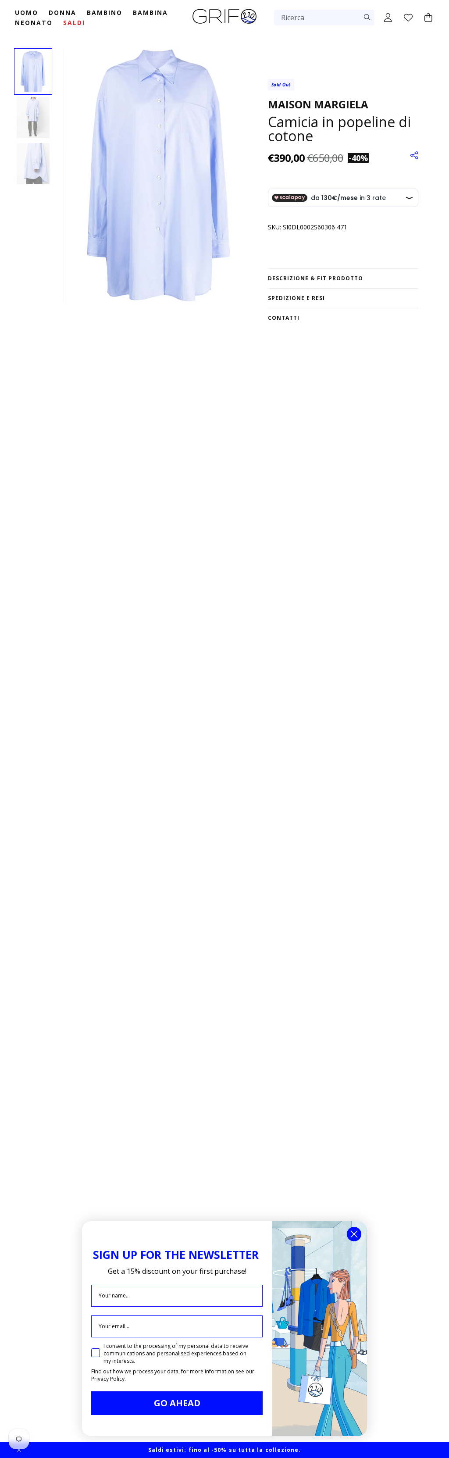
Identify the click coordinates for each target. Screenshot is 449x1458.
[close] (19, 1450)
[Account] (388, 17)
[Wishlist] (408, 17)
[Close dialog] (354, 1234)
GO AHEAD (177, 1403)
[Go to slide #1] (33, 71)
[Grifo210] (224, 24)
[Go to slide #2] (33, 117)
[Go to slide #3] (33, 163)
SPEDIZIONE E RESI (296, 298)
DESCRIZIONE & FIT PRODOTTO (315, 278)
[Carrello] (428, 17)
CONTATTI (283, 318)
